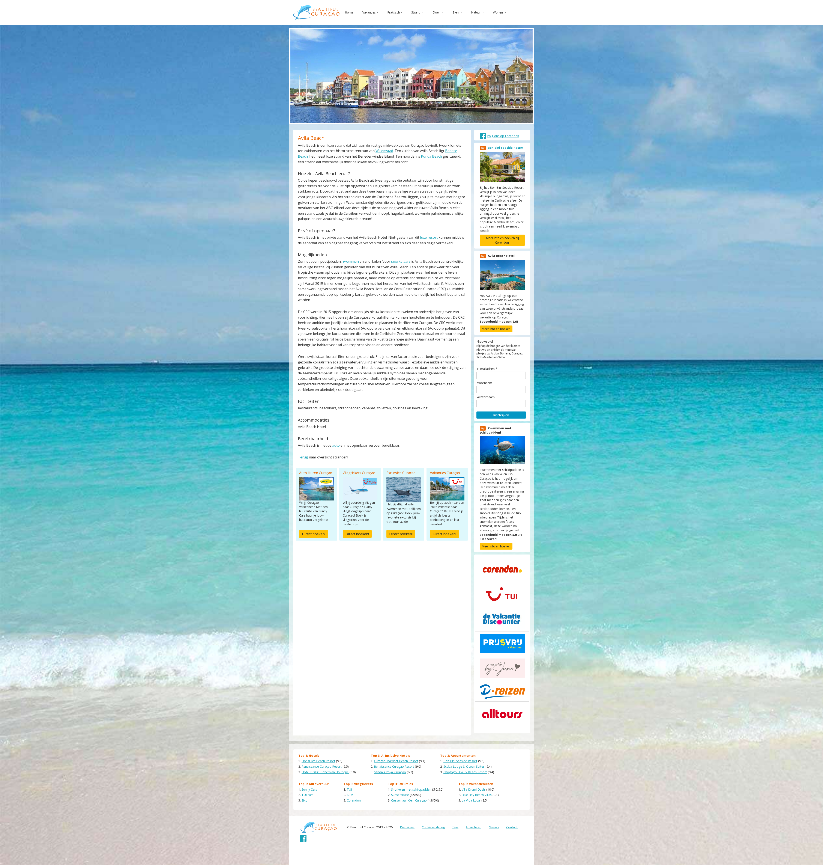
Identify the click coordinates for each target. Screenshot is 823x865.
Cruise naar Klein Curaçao (409, 800)
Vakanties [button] (369, 12)
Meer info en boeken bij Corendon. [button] (502, 240)
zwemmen (350, 261)
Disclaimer (407, 827)
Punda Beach (431, 156)
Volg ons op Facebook (503, 136)
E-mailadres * (487, 369)
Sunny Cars (309, 789)
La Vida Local (471, 800)
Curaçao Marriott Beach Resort (396, 761)
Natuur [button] (476, 12)
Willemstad (384, 150)
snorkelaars (400, 261)
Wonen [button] (498, 12)
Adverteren (473, 827)
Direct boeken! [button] (313, 534)
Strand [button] (416, 12)
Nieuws (494, 827)
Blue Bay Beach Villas (476, 795)
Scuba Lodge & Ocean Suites (464, 766)
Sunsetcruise (400, 795)
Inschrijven (501, 415)
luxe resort (429, 237)
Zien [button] (456, 12)
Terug (303, 457)
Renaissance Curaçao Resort (322, 766)
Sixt (304, 800)
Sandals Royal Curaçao (390, 772)
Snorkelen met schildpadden (411, 789)
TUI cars (307, 795)
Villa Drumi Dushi (473, 789)
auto (336, 445)
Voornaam (484, 383)
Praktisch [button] (393, 12)
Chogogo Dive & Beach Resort (465, 772)
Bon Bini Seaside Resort (506, 148)
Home (350, 12)
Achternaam (486, 397)
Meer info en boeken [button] (496, 329)
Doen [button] (437, 12)
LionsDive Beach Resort (318, 761)
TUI (349, 789)
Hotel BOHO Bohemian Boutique (325, 772)
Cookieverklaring (433, 827)
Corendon (354, 800)
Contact (512, 827)
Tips (455, 827)
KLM (350, 795)
